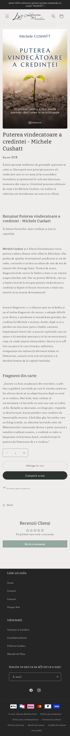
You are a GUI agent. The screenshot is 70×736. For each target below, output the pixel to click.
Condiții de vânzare (57, 725)
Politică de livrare (16, 725)
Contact (11, 590)
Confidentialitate (17, 637)
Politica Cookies (16, 645)
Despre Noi (13, 607)
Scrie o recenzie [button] (35, 544)
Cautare (11, 599)
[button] (7, 16)
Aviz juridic (36, 730)
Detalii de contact (36, 725)
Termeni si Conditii (18, 629)
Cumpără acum (35, 475)
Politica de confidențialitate (26, 719)
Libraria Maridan (24, 714)
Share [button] (10, 504)
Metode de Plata (16, 653)
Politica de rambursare (50, 714)
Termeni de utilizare (51, 719)
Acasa (10, 582)
